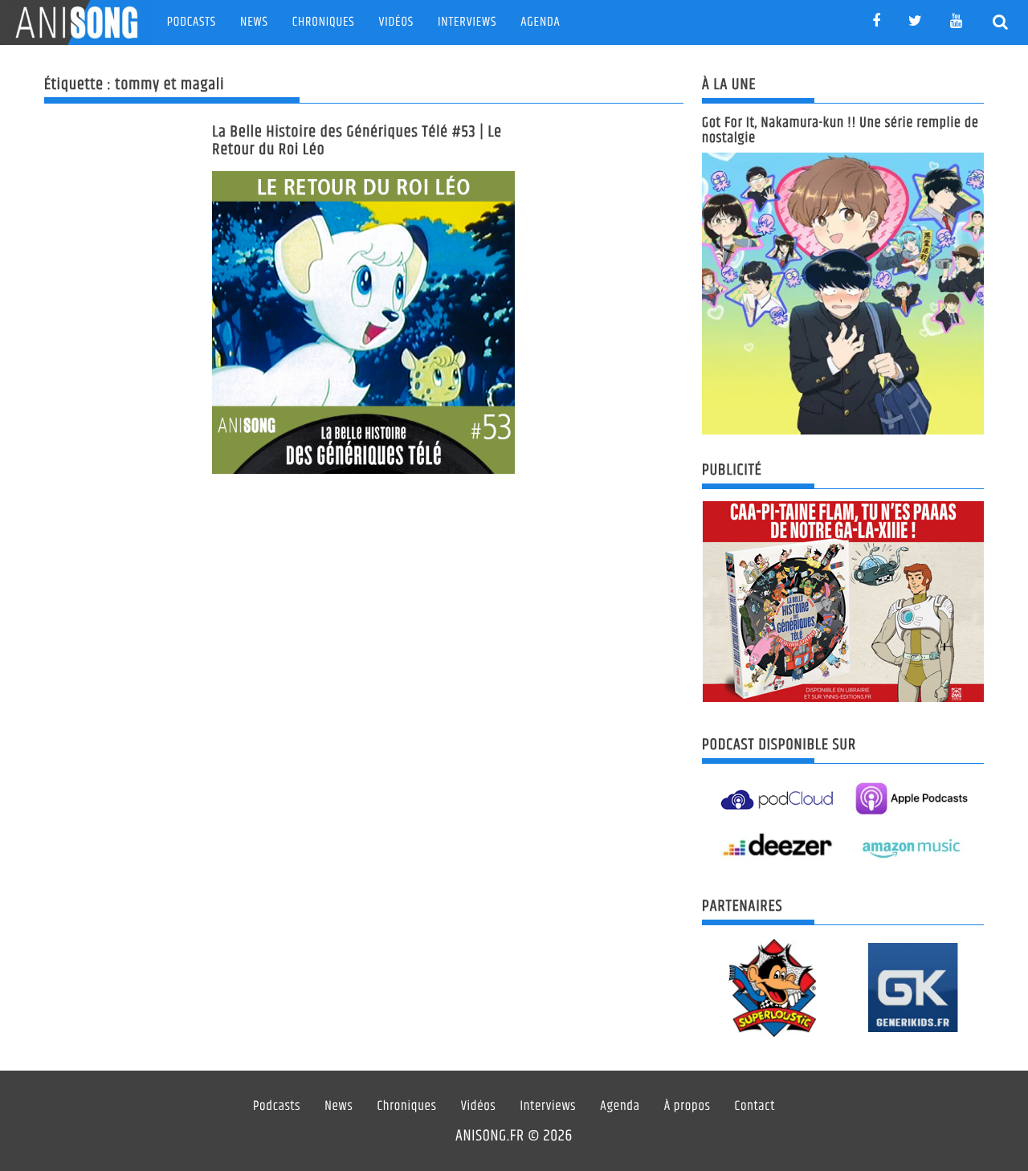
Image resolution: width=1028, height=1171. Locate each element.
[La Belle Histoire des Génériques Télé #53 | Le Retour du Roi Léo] (363, 322)
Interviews (467, 22)
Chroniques (323, 22)
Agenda (540, 22)
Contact (755, 1106)
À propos (687, 1106)
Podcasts (191, 22)
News (254, 22)
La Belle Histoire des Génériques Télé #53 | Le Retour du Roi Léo (357, 141)
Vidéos (396, 22)
